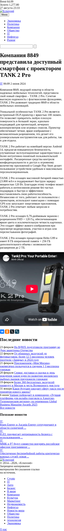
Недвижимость (16, 504)
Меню (4, 14)
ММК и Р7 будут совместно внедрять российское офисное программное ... (30, 445)
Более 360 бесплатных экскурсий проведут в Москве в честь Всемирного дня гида (29, 384)
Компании (13, 27)
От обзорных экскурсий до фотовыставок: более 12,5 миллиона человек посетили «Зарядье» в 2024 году (27, 356)
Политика (13, 24)
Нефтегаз (12, 36)
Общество (13, 30)
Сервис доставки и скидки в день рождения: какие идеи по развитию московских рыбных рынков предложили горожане (29, 376)
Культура (12, 497)
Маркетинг (14, 500)
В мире (11, 491)
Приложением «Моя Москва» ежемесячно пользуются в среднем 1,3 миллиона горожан (29, 366)
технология (14, 520)
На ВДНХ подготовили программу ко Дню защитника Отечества (30, 349)
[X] (12, 331)
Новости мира (15, 510)
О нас (3, 529)
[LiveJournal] (17, 331)
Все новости (7, 407)
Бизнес (11, 488)
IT (8, 33)
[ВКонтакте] (2, 331)
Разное (11, 40)
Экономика (14, 20)
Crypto (11, 478)
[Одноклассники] (7, 331)
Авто (10, 484)
